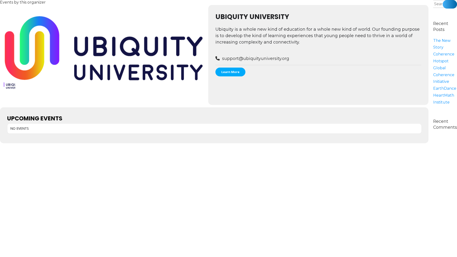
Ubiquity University (252, 16)
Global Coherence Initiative (443, 75)
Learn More (230, 72)
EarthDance (444, 88)
